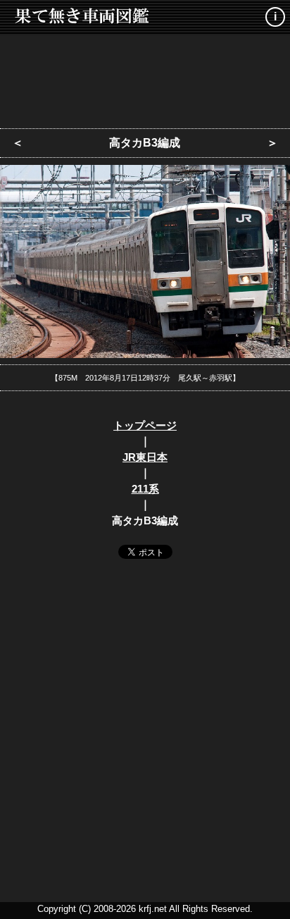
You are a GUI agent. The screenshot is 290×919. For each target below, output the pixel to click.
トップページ (145, 425)
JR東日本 (145, 457)
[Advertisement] (145, 77)
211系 (145, 489)
